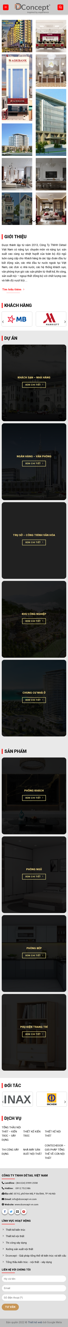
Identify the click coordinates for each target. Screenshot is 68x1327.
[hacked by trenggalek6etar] (32, 7)
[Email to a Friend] (17, 1211)
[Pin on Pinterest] (24, 1211)
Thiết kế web (35, 1322)
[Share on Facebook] (5, 1211)
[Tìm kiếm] (60, 7)
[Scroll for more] (34, 221)
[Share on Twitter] (11, 1211)
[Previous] (3, 322)
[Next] (65, 322)
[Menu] (6, 7)
